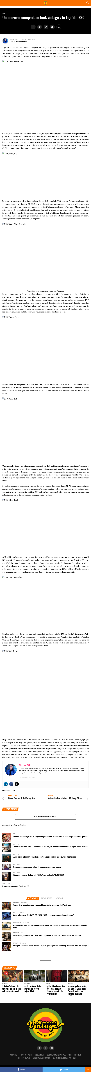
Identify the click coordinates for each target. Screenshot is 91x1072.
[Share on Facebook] (33, 27)
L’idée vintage (39, 1055)
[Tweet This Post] (39, 27)
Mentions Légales (24, 1058)
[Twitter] (17, 784)
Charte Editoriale (74, 1055)
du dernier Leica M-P (61, 486)
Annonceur (14, 1055)
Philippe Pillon (21, 42)
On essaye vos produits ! (41, 1058)
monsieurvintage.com (27, 777)
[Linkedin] (6, 784)
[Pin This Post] (45, 27)
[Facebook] (11, 784)
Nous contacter (26, 1055)
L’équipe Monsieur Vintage (56, 1055)
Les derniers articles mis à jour (64, 1058)
